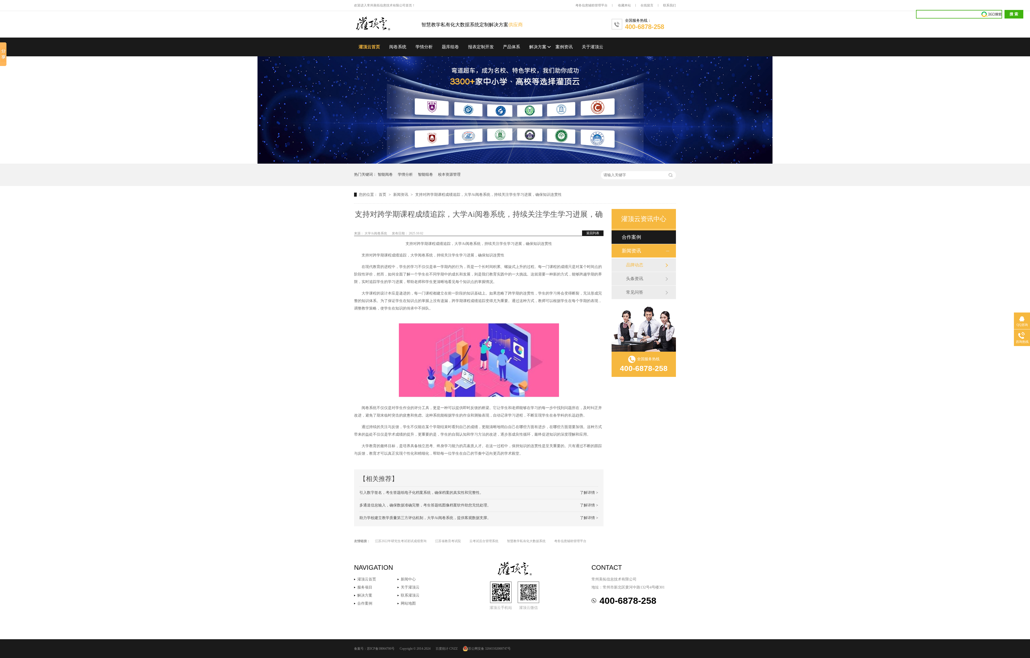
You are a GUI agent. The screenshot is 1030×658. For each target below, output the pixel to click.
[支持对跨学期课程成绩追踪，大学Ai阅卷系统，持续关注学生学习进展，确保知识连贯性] (387, 24)
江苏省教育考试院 (448, 541)
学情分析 (424, 47)
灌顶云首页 (369, 47)
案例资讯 (564, 47)
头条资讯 (634, 278)
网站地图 (408, 603)
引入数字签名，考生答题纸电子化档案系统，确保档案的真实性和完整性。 (421, 493)
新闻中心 (408, 579)
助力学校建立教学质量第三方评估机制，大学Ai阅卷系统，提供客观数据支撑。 (425, 518)
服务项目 (364, 587)
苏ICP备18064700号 (381, 648)
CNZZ (453, 648)
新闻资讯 (401, 195)
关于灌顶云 (592, 47)
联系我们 (669, 5)
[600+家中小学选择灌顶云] (515, 162)
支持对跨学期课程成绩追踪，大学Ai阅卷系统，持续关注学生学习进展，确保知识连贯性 (488, 195)
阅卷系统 (397, 47)
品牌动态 (634, 265)
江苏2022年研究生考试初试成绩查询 (400, 541)
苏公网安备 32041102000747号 (489, 648)
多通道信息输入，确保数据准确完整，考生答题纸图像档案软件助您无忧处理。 (425, 505)
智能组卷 (425, 174)
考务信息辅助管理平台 (591, 5)
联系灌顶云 (410, 595)
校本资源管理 (449, 174)
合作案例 (631, 237)
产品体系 (511, 47)
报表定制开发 (481, 47)
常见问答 (634, 292)
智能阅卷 (385, 174)
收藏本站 (624, 5)
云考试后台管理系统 (483, 541)
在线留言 (647, 5)
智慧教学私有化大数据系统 (526, 541)
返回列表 (592, 233)
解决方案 (537, 47)
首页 (383, 195)
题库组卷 (450, 47)
